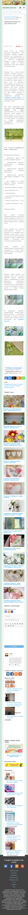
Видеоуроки (14, 875)
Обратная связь (14, 870)
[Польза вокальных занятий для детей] (14, 705)
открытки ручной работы (12, 97)
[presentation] (6, 623)
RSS (14, 886)
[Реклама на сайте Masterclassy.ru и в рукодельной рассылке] (14, 766)
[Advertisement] (14, 35)
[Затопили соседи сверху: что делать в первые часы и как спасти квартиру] (14, 694)
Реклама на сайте (14, 880)
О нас (14, 882)
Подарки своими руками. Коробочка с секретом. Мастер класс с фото (14, 852)
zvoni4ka (11, 653)
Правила (14, 884)
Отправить (14, 646)
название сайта (9, 7)
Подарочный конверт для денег (13, 384)
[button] (5, 624)
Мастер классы (14, 877)
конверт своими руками (12, 386)
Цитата (18, 665)
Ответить (12, 665)
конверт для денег (9, 386)
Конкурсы (14, 873)
